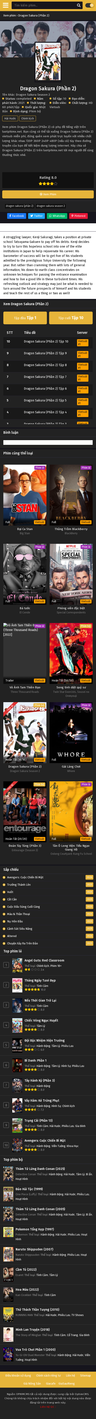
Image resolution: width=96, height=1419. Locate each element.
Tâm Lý (41, 1026)
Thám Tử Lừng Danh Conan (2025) (40, 1169)
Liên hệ (70, 1375)
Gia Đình (80, 1126)
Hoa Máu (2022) (27, 1290)
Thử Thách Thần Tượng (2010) (37, 1310)
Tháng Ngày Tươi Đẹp (40, 980)
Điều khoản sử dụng (18, 1375)
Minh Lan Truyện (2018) (33, 1330)
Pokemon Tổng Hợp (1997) (35, 1229)
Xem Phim (49, 194)
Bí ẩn (89, 1174)
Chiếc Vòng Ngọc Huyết (41, 1020)
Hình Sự (66, 1066)
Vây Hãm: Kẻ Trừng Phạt (42, 1101)
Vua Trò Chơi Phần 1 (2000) (35, 1350)
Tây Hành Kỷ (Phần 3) (40, 1080)
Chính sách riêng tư (48, 1375)
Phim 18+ (56, 966)
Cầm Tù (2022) (26, 1270)
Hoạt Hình (22, 1179)
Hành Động (43, 1046)
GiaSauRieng (66, 1383)
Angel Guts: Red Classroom (44, 960)
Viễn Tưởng (58, 1146)
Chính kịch (27, 118)
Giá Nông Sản (32, 1383)
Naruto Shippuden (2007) (34, 1249)
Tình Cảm (42, 986)
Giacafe (51, 1383)
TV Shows (77, 1315)
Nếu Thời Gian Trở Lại (40, 1000)
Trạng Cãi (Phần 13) (38, 1121)
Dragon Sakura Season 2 (51, 206)
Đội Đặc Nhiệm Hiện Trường (45, 1040)
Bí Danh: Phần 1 (35, 1060)
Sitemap (85, 1375)
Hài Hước (10, 118)
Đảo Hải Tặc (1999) (29, 1189)
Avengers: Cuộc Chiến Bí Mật (45, 1141)
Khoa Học (73, 1146)
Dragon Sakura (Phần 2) (19, 206)
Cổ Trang (72, 1335)
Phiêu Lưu (67, 1046)
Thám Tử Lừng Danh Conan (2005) (40, 1209)
